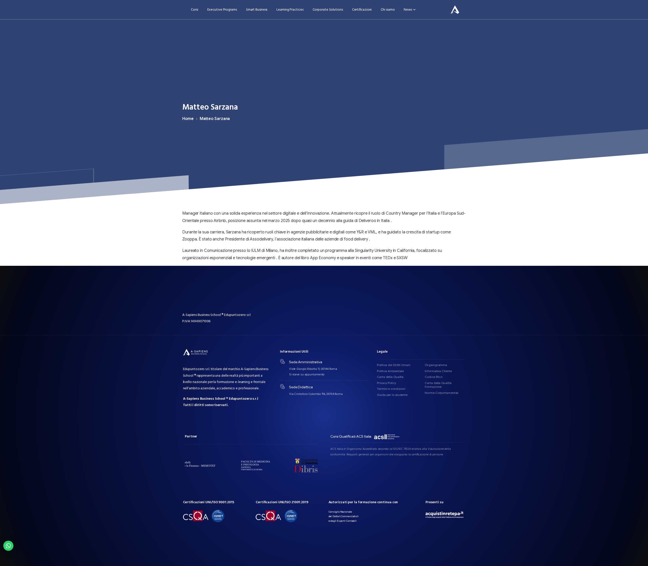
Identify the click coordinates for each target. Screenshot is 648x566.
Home (188, 118)
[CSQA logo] (195, 516)
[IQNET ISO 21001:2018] (291, 516)
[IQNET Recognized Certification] (218, 516)
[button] (8, 546)
